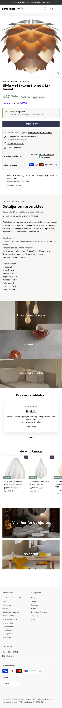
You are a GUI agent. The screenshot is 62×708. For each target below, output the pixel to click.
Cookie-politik (8, 616)
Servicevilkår (7, 623)
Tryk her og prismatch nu (40, 132)
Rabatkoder (7, 630)
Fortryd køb (7, 637)
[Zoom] (57, 73)
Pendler (24, 81)
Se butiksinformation (14, 185)
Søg (4, 601)
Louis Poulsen (37, 616)
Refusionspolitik (9, 627)
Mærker (34, 609)
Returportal (7, 634)
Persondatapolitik (9, 619)
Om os (5, 609)
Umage (37, 451)
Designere (35, 605)
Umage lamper (10, 81)
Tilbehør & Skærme (39, 612)
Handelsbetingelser (10, 612)
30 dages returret (15, 143)
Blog (33, 619)
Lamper (34, 601)
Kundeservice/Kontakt (11, 598)
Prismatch (6, 605)
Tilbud (33, 598)
